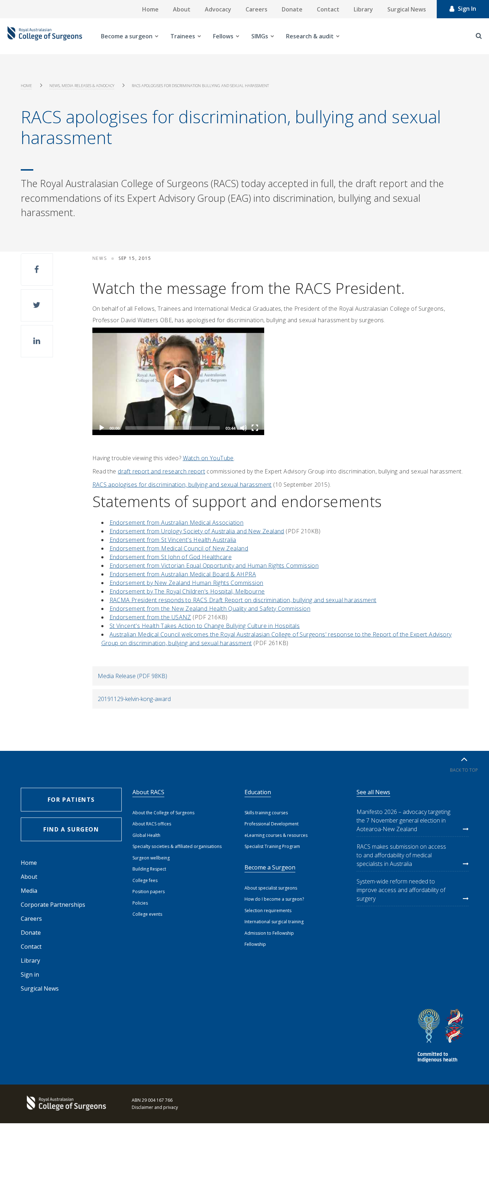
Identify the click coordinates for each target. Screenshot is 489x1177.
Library (363, 9)
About (181, 9)
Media (29, 891)
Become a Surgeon (270, 867)
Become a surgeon (126, 36)
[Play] (101, 428)
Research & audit (310, 36)
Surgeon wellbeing (151, 858)
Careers (256, 9)
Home (150, 9)
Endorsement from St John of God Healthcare (171, 557)
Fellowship (255, 944)
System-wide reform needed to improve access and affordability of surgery (401, 889)
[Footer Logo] (65, 1104)
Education (258, 792)
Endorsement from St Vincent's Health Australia (173, 540)
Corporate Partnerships (53, 905)
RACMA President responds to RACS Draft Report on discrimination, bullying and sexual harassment (243, 600)
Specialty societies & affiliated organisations (177, 846)
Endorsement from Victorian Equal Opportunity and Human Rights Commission (214, 566)
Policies (140, 903)
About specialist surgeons (271, 888)
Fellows (223, 36)
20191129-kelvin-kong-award (134, 699)
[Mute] (243, 428)
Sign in (30, 974)
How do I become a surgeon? (274, 899)
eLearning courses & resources (276, 835)
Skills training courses (266, 813)
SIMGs (259, 36)
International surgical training (274, 922)
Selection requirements (268, 910)
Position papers (148, 891)
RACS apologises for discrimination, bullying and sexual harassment (182, 485)
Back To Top (464, 770)
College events (147, 914)
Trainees (182, 36)
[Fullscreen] (254, 428)
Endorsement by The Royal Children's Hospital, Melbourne (187, 591)
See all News (373, 792)
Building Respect (149, 869)
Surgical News (406, 9)
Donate (292, 9)
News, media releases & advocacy (81, 85)
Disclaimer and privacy (155, 1107)
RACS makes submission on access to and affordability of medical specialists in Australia (401, 855)
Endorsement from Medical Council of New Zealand (179, 548)
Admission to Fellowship (269, 933)
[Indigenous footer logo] (442, 1036)
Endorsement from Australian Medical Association (177, 522)
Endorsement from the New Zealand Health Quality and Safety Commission (210, 609)
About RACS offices (151, 824)
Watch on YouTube (208, 458)
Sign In (467, 9)
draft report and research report (161, 471)
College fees (145, 880)
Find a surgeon (71, 829)
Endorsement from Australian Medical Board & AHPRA (183, 574)
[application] (178, 381)
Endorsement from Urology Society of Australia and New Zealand (197, 531)
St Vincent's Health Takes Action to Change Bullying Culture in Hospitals (205, 626)
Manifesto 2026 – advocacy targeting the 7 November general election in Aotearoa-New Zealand (403, 820)
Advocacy (218, 9)
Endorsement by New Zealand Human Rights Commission (186, 583)
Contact (328, 9)
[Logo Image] (44, 36)
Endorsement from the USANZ (150, 617)
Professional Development (272, 824)
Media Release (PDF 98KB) (132, 676)
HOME (26, 85)
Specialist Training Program (272, 846)
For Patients (71, 800)
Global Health (146, 835)
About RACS (148, 792)
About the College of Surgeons (163, 813)
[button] (37, 269)
